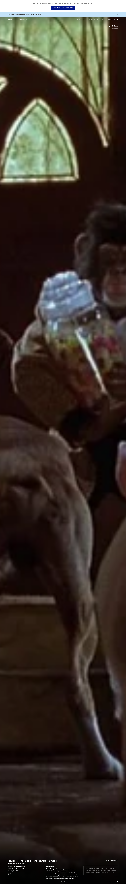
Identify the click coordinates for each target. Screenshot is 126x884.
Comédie (16, 871)
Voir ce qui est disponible (63, 8)
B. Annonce (113, 860)
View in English (36, 14)
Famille (10, 871)
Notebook (91, 19)
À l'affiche (81, 19)
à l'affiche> (109, 872)
